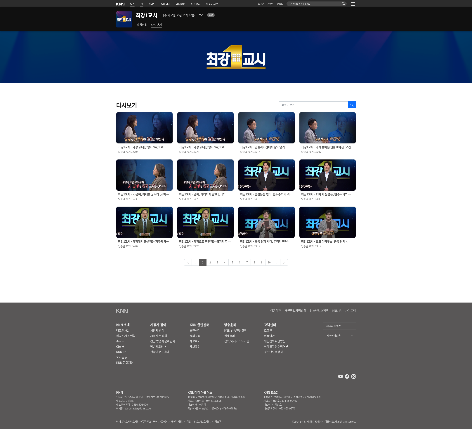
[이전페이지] (195, 262)
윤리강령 (195, 336)
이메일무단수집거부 (276, 346)
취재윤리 (229, 336)
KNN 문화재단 (124, 362)
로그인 (261, 3)
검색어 (289, 3)
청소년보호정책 (319, 310)
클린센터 (195, 330)
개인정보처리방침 (295, 310)
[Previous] (188, 262)
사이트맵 (350, 310)
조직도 (120, 341)
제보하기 (195, 341)
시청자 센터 (157, 330)
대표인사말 (123, 330)
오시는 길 (122, 357)
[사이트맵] (353, 4)
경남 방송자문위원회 (162, 341)
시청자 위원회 (158, 336)
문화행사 (195, 4)
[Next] (284, 262)
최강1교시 (146, 15)
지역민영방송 (334, 335)
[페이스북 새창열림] (347, 376)
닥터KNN (180, 4)
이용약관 (275, 310)
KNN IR (336, 310)
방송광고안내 (158, 346)
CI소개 (120, 346)
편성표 (280, 3)
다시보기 (156, 24)
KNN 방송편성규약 (235, 330)
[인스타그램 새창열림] (353, 376)
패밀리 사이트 (333, 326)
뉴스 (132, 4)
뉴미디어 (165, 4)
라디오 (151, 4)
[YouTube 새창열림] (340, 376)
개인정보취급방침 (274, 341)
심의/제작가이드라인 (236, 341)
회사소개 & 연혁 (126, 336)
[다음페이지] (276, 262)
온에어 (270, 3)
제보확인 (195, 346)
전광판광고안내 (159, 352)
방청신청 (142, 24)
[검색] (344, 3)
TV (141, 4)
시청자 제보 (212, 4)
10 (269, 262)
